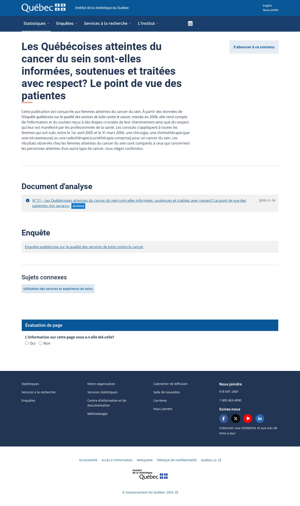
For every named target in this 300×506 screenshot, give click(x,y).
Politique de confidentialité (177, 460)
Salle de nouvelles (166, 392)
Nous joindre (270, 10)
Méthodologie (97, 414)
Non (47, 343)
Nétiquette (145, 460)
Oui (32, 343)
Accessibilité (88, 460)
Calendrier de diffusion (170, 384)
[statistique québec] (150, 474)
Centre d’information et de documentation (106, 402)
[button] (28, 200)
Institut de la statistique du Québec (102, 8)
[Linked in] (259, 418)
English (267, 5)
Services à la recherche (39, 392)
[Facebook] (223, 418)
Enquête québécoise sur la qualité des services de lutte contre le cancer (84, 246)
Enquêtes (28, 400)
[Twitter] (235, 418)
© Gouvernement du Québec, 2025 (147, 492)
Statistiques (30, 384)
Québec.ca (209, 460)
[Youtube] (247, 418)
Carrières (160, 400)
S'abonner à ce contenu (254, 47)
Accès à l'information (117, 460)
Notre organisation (101, 384)
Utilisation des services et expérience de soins (58, 289)
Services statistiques (102, 392)
